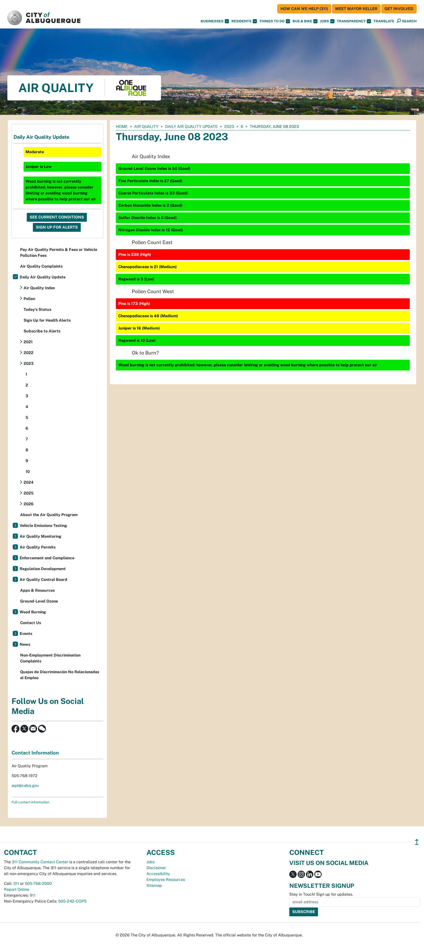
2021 (28, 342)
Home (122, 126)
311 (16, 883)
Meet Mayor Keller (356, 8)
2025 (29, 493)
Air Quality (146, 126)
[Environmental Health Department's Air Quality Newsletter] (33, 728)
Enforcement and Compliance (47, 558)
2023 (229, 126)
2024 (29, 482)
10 (28, 471)
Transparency (351, 21)
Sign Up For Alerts (57, 227)
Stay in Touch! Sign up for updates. (321, 894)
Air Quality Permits (37, 547)
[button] (383, 21)
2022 (28, 352)
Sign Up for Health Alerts (47, 320)
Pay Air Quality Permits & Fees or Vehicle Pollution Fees (58, 252)
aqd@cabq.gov (25, 785)
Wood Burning (33, 612)
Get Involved (398, 8)
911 (33, 895)
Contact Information (35, 753)
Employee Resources (165, 879)
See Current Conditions (57, 217)
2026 (29, 504)
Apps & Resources (37, 590)
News (25, 644)
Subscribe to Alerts (42, 331)
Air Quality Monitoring (40, 536)
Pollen (29, 298)
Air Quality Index (39, 288)
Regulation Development (43, 568)
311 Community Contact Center (40, 862)
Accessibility (158, 873)
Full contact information (30, 802)
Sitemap (154, 885)
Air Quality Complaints (41, 266)
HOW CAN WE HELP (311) (304, 8)
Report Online (16, 889)
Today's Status (37, 309)
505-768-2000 (38, 883)
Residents (241, 21)
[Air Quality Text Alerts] (42, 728)
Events (26, 633)
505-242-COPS (72, 901)
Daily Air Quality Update (191, 126)
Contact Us (30, 622)
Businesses (212, 21)
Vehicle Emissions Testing (43, 525)
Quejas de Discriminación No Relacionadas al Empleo (59, 675)
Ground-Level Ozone (39, 601)
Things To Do (272, 21)
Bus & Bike (302, 21)
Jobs (324, 21)
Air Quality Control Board (43, 579)
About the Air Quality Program (49, 514)
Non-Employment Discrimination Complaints (50, 658)
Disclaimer (156, 867)
